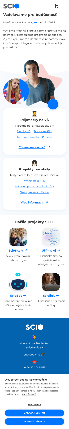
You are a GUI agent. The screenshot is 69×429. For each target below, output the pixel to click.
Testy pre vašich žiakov (34, 192)
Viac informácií (29, 394)
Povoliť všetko (34, 421)
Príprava (47, 137)
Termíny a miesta (28, 137)
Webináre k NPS (34, 180)
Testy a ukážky (43, 131)
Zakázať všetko (34, 413)
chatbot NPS (34, 354)
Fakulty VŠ (23, 131)
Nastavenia (34, 404)
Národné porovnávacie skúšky (34, 186)
